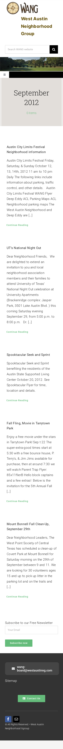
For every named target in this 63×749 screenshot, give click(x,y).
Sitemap (11, 681)
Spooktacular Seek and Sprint (28, 355)
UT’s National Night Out (24, 248)
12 (51, 66)
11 (47, 66)
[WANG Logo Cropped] (22, 3)
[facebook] (8, 719)
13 (55, 66)
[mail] (16, 719)
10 (43, 66)
